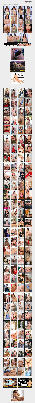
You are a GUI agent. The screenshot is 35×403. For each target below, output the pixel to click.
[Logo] (27, 1)
